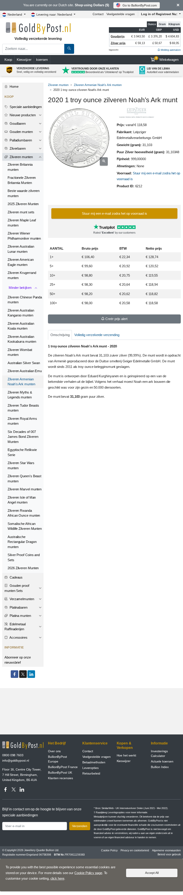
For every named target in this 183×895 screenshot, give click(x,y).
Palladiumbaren (20, 140)
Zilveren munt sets (21, 212)
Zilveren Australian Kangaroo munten (21, 312)
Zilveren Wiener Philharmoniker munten (24, 235)
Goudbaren (17, 123)
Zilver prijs (118, 43)
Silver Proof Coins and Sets (24, 557)
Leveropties (90, 768)
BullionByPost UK (60, 772)
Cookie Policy (109, 850)
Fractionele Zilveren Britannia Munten (22, 180)
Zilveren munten (58, 85)
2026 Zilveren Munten (23, 568)
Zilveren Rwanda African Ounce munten (24, 513)
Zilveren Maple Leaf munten (22, 222)
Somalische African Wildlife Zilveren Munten (25, 526)
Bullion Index (160, 767)
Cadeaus (16, 577)
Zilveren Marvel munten (25, 489)
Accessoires (18, 637)
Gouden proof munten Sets (16, 588)
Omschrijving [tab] (60, 335)
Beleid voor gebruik (169, 854)
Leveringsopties (116, 812)
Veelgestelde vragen (120, 14)
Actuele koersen (162, 761)
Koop (8, 59)
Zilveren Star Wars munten (21, 465)
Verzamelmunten (21, 599)
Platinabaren (18, 607)
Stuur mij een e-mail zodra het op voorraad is (114, 213)
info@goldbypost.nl (15, 760)
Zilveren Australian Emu (25, 371)
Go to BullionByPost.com (140, 5)
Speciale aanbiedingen (25, 107)
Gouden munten (21, 132)
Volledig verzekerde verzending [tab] (96, 335)
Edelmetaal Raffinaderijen (15, 626)
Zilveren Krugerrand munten (22, 275)
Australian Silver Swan (24, 363)
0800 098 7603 (12, 755)
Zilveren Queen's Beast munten (24, 478)
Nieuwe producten (22, 115)
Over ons (54, 751)
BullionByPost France (63, 767)
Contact (98, 14)
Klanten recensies (60, 778)
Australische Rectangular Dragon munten (22, 542)
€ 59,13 (140, 43)
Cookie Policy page (88, 873)
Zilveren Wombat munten (20, 352)
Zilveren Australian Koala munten (21, 326)
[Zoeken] (69, 49)
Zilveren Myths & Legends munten (20, 394)
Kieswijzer (24, 59)
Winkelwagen (167, 59)
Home (14, 86)
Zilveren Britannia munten (20, 167)
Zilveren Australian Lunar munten (21, 249)
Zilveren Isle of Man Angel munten (22, 499)
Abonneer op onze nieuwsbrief (17, 659)
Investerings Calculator (159, 753)
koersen (42, 59)
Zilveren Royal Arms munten (22, 421)
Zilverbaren (17, 148)
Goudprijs (117, 36)
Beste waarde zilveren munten (24, 193)
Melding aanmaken (170, 50)
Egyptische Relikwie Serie (22, 452)
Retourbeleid (91, 773)
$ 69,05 (174, 43)
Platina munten (20, 616)
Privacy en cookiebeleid (135, 850)
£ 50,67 (157, 43)
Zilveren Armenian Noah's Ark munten (98, 85)
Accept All (152, 873)
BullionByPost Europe (57, 759)
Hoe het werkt (126, 755)
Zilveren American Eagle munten (21, 262)
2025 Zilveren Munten (23, 204)
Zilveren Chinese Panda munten (25, 299)
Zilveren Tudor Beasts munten (23, 408)
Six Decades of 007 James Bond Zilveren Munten (23, 437)
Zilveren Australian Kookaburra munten (22, 339)
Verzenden (79, 826)
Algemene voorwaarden (166, 850)
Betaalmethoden (93, 762)
